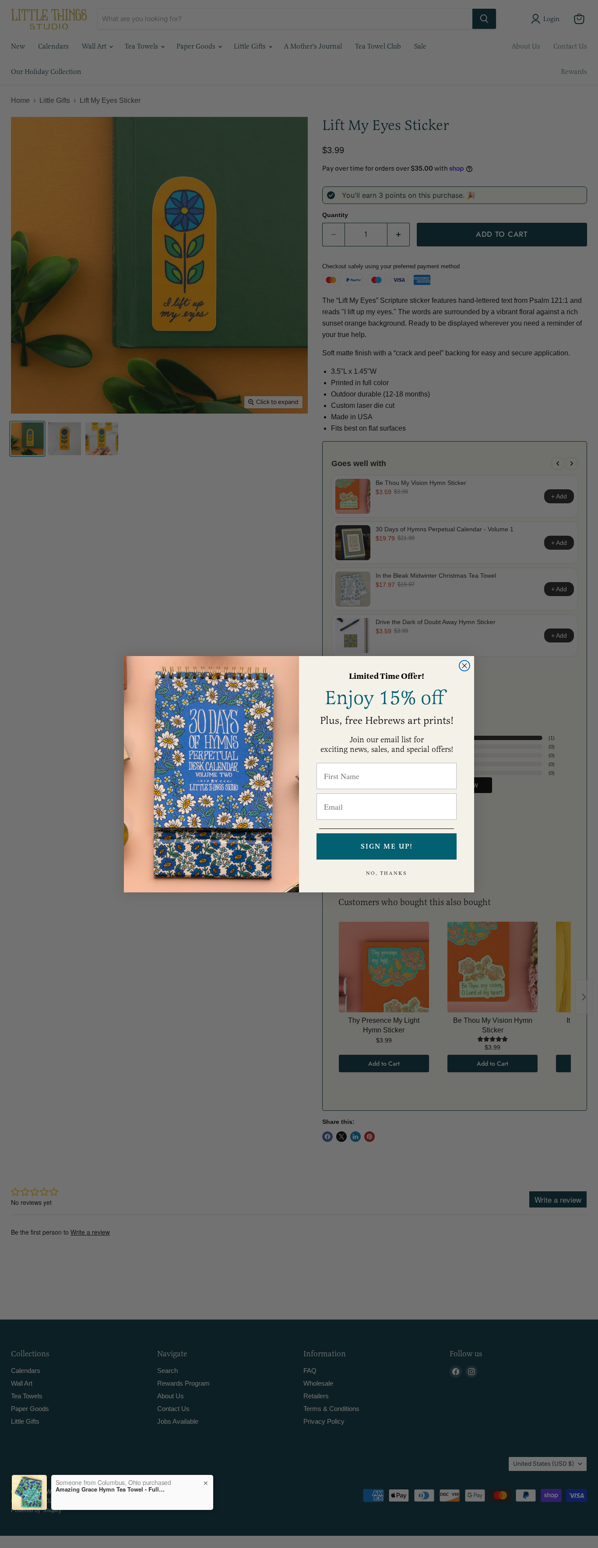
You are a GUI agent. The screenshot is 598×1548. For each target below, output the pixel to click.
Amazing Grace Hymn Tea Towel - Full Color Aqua (110, 1489)
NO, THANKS (386, 872)
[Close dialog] (464, 665)
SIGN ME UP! (387, 846)
